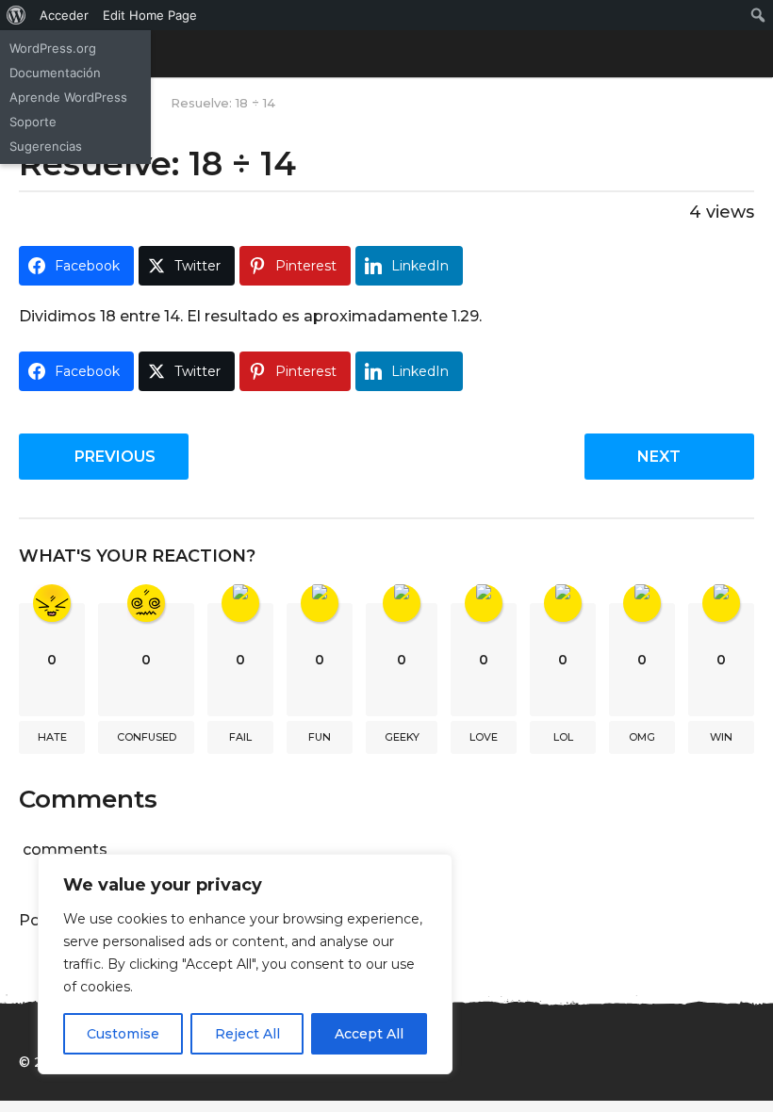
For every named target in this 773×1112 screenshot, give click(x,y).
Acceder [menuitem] (64, 15)
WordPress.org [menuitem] (52, 48)
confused (146, 737)
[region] (245, 964)
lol (563, 737)
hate (52, 737)
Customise (123, 1033)
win (721, 737)
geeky (402, 737)
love (483, 737)
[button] (742, 54)
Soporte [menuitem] (33, 121)
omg (642, 737)
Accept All (369, 1033)
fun (319, 737)
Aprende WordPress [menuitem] (68, 97)
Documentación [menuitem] (55, 72)
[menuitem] (16, 15)
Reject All (247, 1033)
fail (240, 737)
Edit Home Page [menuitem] (150, 15)
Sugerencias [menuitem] (45, 146)
